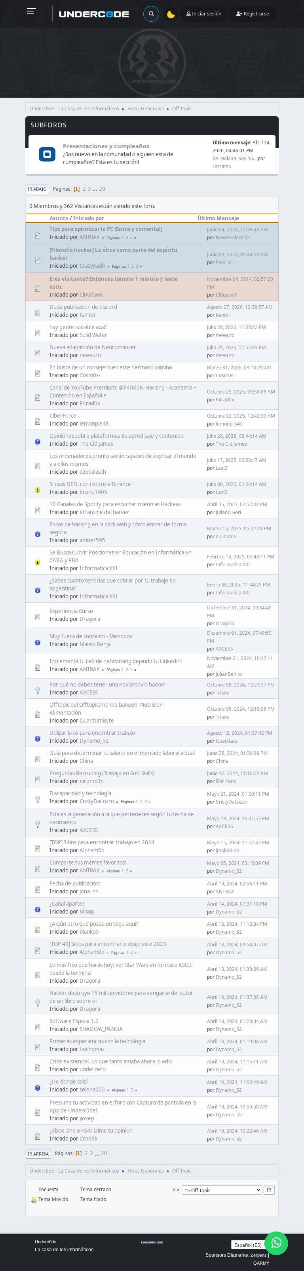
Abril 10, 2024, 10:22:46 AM (237, 1130)
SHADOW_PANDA (101, 1029)
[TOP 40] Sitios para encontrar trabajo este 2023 (107, 944)
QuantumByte (97, 720)
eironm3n (92, 781)
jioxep (87, 1118)
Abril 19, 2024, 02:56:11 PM (237, 883)
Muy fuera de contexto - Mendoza (90, 636)
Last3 (222, 468)
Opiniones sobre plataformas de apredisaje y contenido (116, 435)
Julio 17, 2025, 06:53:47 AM (236, 460)
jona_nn (89, 891)
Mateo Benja (95, 644)
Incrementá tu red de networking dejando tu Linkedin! (115, 661)
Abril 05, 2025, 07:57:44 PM (237, 504)
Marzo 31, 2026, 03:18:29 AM (239, 367)
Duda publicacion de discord (83, 306)
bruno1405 (93, 492)
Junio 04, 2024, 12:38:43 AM (237, 229)
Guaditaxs (227, 741)
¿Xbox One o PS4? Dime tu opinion (91, 1130)
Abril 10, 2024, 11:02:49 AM (237, 1082)
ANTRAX (90, 236)
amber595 (92, 540)
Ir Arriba (38, 1154)
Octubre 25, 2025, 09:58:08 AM (241, 391)
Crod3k (88, 1138)
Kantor (88, 314)
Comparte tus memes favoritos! (88, 862)
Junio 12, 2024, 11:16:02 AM (237, 773)
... (96, 188)
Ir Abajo (37, 189)
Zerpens (259, 1255)
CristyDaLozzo (97, 801)
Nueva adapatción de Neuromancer (92, 347)
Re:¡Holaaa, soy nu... (234, 158)
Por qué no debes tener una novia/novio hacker (107, 684)
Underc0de (45, 1241)
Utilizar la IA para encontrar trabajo (92, 732)
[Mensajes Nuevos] (47, 155)
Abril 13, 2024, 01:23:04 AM (237, 1021)
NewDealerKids (233, 237)
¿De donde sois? (69, 1081)
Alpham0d (92, 850)
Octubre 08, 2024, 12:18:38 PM (241, 708)
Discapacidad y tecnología (80, 793)
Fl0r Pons (226, 781)
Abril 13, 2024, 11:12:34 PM (237, 924)
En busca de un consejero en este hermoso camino (110, 367)
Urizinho (222, 166)
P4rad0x (90, 403)
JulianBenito (229, 674)
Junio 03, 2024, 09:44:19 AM (237, 254)
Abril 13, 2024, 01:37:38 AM (237, 997)
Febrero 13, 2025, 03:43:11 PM (240, 556)
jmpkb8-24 (227, 850)
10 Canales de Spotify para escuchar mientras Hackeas (115, 504)
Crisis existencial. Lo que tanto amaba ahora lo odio (111, 1061)
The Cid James (96, 443)
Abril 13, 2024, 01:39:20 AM (237, 969)
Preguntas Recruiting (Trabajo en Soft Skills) (101, 773)
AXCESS (224, 648)
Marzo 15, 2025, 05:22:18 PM (239, 528)
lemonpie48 (94, 423)
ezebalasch (93, 471)
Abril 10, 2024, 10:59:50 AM (237, 1106)
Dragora (90, 618)
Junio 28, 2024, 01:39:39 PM (237, 753)
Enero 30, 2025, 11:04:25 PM (238, 584)
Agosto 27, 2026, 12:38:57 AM (240, 307)
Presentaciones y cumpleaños (106, 146)
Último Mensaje (218, 218)
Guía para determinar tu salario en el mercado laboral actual (122, 753)
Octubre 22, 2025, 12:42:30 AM (241, 415)
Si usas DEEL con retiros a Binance (90, 484)
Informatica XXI (99, 568)
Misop (87, 911)
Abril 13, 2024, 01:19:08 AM (237, 1041)
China (86, 760)
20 (102, 188)
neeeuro (225, 335)
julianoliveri (228, 512)
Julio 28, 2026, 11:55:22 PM (236, 327)
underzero (93, 1069)
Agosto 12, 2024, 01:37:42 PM (239, 733)
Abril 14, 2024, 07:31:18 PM (237, 903)
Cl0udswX (91, 294)
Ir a (176, 1189)
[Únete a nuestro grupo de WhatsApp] (276, 1243)
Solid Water (93, 335)
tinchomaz (92, 1049)
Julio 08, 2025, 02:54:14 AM (236, 484)
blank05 (89, 931)
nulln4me (226, 536)
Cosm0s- (90, 375)
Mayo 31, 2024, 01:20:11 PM (238, 794)
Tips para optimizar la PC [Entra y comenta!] (105, 229)
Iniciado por (88, 218)
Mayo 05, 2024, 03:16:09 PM (238, 863)
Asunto (58, 218)
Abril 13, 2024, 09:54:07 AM (237, 944)
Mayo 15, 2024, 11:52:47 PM (238, 842)
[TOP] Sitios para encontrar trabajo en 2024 (101, 842)
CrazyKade (92, 265)
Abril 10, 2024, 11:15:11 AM (237, 1061)
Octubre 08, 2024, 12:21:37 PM (241, 684)
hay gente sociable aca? (77, 327)
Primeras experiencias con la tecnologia (97, 1041)
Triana (223, 692)
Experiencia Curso (71, 611)
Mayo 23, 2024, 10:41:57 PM (238, 818)
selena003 (92, 1089)
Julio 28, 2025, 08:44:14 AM (236, 436)
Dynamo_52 (94, 740)
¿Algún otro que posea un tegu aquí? (94, 923)
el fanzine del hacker (104, 512)
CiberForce (62, 415)
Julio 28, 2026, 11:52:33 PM (236, 347)
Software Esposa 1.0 (74, 1021)
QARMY (261, 1263)
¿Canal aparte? (67, 903)
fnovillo (224, 262)
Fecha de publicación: (75, 883)
